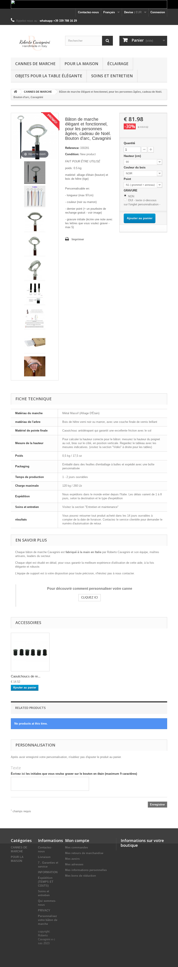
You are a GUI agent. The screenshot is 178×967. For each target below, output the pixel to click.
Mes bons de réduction (80, 875)
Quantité (129, 143)
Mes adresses (74, 864)
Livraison (44, 857)
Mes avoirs (72, 858)
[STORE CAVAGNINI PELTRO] (35, 43)
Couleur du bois (135, 167)
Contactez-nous (88, 12)
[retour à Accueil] (15, 92)
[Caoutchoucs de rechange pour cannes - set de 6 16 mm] (30, 652)
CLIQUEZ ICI (89, 597)
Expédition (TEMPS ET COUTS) (45, 881)
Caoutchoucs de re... (25, 676)
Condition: (72, 154)
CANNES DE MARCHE (35, 63)
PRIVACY (44, 910)
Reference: (72, 148)
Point (128, 179)
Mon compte (77, 840)
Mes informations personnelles (86, 870)
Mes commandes (76, 847)
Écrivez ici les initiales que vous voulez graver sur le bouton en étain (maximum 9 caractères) (74, 773)
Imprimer (78, 239)
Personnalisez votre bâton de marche (47, 920)
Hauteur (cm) (133, 156)
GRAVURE (131, 190)
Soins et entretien (112, 75)
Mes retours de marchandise (84, 853)
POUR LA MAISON (81, 63)
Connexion (157, 12)
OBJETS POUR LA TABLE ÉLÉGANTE (48, 75)
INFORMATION (48, 872)
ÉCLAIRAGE (118, 63)
